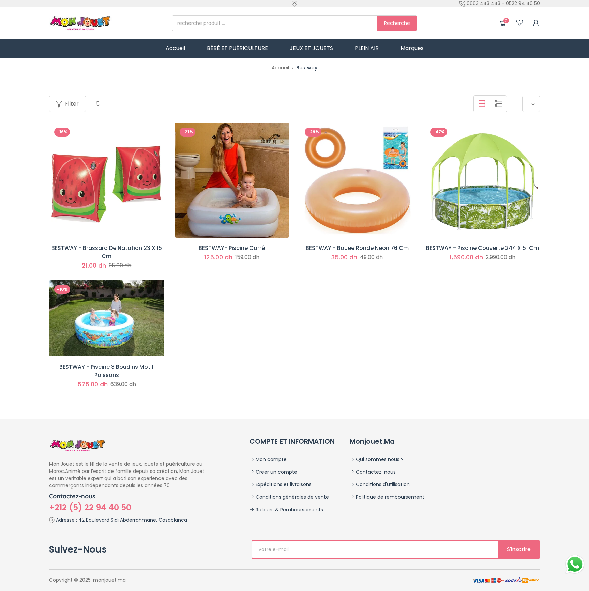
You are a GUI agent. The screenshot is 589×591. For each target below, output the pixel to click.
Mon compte (270, 459)
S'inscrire (519, 549)
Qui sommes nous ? (379, 459)
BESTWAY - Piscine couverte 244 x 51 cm (482, 248)
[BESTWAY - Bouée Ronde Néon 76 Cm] (357, 180)
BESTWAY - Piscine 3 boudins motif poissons (106, 371)
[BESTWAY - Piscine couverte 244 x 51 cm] (482, 180)
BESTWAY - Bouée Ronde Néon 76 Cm (357, 248)
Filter (72, 104)
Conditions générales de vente (291, 497)
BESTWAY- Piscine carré (232, 248)
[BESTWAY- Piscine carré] (232, 180)
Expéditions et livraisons (283, 484)
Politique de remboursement (389, 497)
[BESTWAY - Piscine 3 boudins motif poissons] (106, 318)
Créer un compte (275, 471)
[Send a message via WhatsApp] (575, 564)
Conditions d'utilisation (382, 484)
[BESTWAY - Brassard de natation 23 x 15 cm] (106, 180)
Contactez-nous (375, 471)
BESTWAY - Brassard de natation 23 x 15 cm (106, 252)
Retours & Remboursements (288, 509)
